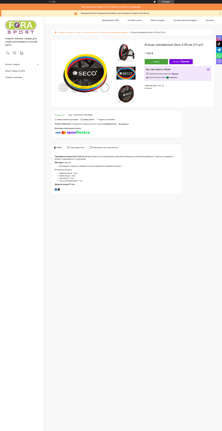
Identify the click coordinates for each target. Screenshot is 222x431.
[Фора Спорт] (21, 27)
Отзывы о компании (13, 77)
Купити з (176, 62)
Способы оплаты (135, 20)
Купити (156, 62)
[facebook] (56, 190)
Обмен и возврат (157, 20)
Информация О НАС (110, 20)
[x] (59, 190)
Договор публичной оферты (185, 20)
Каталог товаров (12, 64)
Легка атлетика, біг (91, 32)
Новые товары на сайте (15, 71)
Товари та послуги (66, 32)
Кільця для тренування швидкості (115, 32)
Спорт (78, 32)
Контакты (210, 20)
